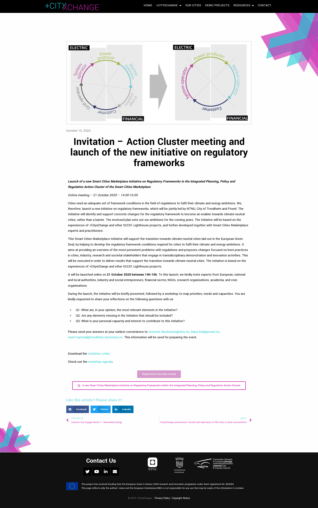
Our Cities (193, 5)
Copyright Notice (181, 498)
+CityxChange (167, 5)
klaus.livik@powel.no (205, 332)
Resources (241, 5)
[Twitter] (87, 471)
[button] (77, 409)
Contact (264, 5)
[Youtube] (96, 471)
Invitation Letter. (99, 353)
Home (148, 5)
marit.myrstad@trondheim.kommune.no (95, 337)
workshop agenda (100, 361)
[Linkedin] (106, 471)
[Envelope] (115, 471)
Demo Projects (217, 5)
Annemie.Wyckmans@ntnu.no (169, 332)
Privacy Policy (162, 498)
